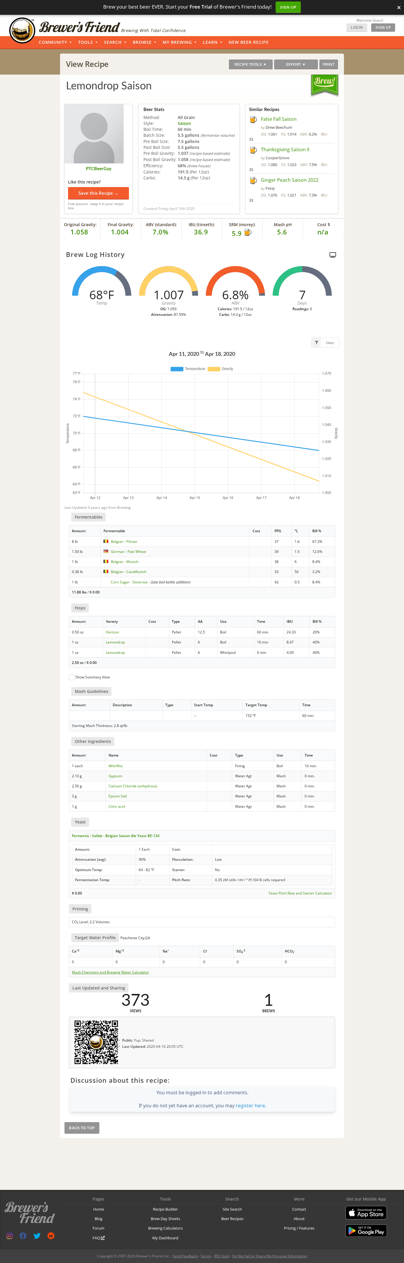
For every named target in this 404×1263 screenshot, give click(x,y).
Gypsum (115, 775)
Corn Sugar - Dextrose (129, 582)
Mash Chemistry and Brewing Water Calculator (110, 972)
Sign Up (288, 7)
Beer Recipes (232, 1218)
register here (250, 1105)
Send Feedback (185, 1256)
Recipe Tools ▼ (251, 64)
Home (98, 1209)
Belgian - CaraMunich (128, 571)
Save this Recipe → (98, 193)
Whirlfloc (116, 765)
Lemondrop (115, 642)
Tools (85, 42)
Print (329, 64)
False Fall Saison (279, 119)
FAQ (97, 1238)
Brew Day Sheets (165, 1218)
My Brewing (177, 42)
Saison (184, 123)
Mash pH (283, 224)
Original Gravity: (80, 224)
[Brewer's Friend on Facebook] (23, 1237)
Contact (299, 1209)
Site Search (232, 1209)
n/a (323, 232)
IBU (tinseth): (202, 224)
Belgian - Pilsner (124, 541)
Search (113, 42)
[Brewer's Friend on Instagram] (10, 1237)
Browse (142, 42)
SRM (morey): (242, 224)
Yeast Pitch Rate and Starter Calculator (300, 893)
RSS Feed (221, 1256)
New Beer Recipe (249, 42)
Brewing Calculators (165, 1228)
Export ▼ (296, 64)
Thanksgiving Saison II (285, 149)
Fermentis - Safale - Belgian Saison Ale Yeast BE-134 (115, 835)
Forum (98, 1228)
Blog (98, 1218)
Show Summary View (92, 677)
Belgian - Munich (124, 561)
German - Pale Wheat (128, 551)
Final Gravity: (121, 224)
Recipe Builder (165, 1209)
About (299, 1218)
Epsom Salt (118, 796)
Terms (206, 1256)
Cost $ (323, 224)
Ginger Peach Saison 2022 (290, 180)
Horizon (112, 632)
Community (53, 42)
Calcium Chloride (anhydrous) (133, 786)
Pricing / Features (299, 1228)
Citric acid (117, 806)
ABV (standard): (161, 224)
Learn (210, 42)
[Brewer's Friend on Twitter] (37, 1237)
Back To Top (82, 1127)
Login (357, 27)
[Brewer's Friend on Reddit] (50, 1237)
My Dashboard (165, 1238)
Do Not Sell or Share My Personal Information (269, 1256)
